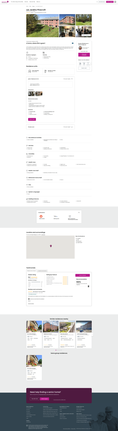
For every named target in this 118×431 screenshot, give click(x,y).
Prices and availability (84, 55)
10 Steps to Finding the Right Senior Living (83, 422)
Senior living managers (80, 409)
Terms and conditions (66, 428)
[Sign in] (115, 2)
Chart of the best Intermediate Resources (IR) (84, 418)
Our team (28, 411)
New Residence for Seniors (64, 406)
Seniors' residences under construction (67, 413)
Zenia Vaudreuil (62, 416)
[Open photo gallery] (31, 93)
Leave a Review (82, 275)
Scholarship (28, 422)
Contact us (28, 413)
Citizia (61, 411)
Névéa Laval (62, 415)
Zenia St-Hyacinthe (63, 418)
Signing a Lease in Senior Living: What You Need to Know (50, 413)
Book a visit (32, 119)
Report (29, 300)
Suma (61, 409)
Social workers (79, 407)
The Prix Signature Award (30, 414)
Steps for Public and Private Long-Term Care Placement (50, 411)
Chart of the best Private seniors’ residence (50, 414)
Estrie (30, 6)
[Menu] (5, 2)
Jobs (27, 418)
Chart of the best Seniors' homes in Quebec (84, 415)
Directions (43, 234)
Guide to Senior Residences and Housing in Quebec (50, 409)
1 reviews (32, 12)
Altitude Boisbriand (63, 407)
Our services (28, 407)
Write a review (29, 416)
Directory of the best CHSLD (81, 416)
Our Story (28, 409)
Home (27, 6)
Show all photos (87, 35)
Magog (33, 6)
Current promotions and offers (48, 416)
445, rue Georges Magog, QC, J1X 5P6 (40, 12)
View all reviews (31, 303)
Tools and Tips (32, 1)
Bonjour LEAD (78, 411)
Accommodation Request (47, 407)
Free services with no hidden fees (59, 399)
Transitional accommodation (81, 420)
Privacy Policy (73, 428)
